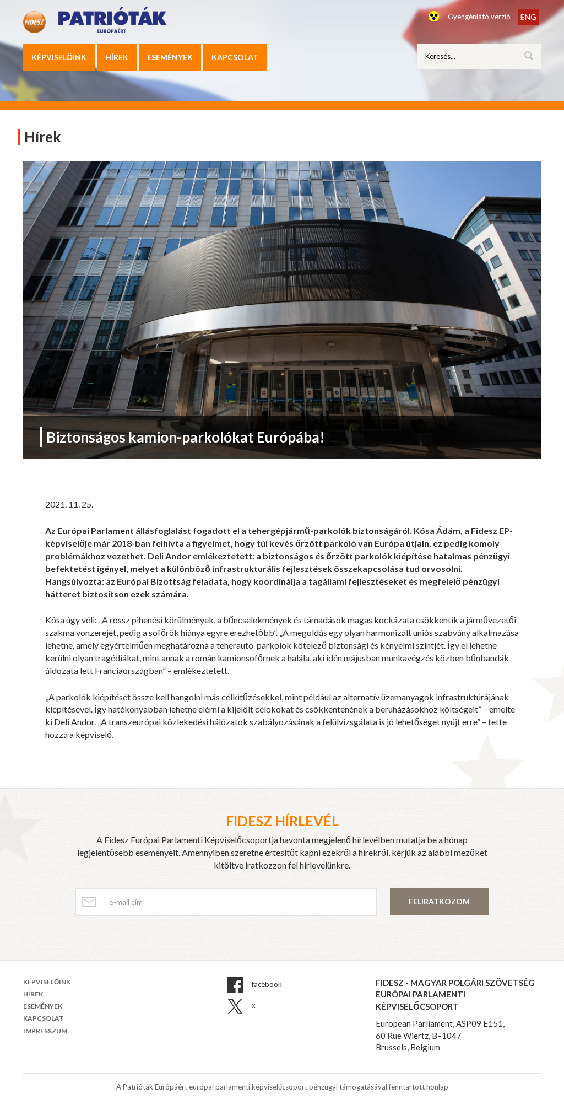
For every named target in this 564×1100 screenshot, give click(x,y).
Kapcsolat (235, 57)
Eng (528, 16)
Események (170, 57)
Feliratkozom (439, 901)
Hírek (116, 57)
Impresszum (45, 1031)
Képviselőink (58, 57)
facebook (266, 984)
